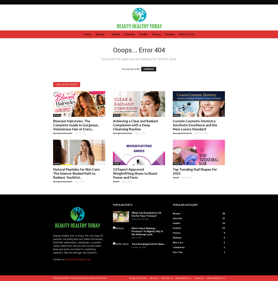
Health (116, 34)
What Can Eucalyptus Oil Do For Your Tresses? (146, 214)
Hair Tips (178, 252)
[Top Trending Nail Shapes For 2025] (199, 152)
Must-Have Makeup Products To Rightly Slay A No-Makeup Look (147, 231)
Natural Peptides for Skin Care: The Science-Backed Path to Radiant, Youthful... (76, 173)
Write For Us (128, 2)
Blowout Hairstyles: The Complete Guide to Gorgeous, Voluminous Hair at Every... (76, 125)
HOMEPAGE (149, 69)
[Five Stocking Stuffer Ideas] (121, 248)
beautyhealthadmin (62, 133)
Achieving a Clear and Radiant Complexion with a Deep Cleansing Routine (135, 125)
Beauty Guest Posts (138, 278)
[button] (221, 34)
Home (87, 34)
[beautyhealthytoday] (139, 17)
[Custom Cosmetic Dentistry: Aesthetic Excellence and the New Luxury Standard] (199, 104)
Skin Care (178, 242)
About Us (116, 2)
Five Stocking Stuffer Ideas (148, 243)
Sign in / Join (85, 2)
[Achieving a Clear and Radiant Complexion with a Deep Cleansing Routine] (139, 104)
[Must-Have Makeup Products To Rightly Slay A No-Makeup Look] (121, 232)
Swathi (116, 181)
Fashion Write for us (216, 278)
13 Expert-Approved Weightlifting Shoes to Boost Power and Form (135, 173)
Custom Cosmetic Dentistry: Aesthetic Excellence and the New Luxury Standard (195, 125)
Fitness (156, 34)
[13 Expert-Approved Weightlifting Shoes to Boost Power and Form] (139, 152)
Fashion (170, 34)
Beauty (100, 34)
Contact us (141, 2)
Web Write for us (183, 278)
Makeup (177, 237)
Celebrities (179, 247)
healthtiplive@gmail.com (78, 259)
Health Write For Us (101, 2)
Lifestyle (129, 34)
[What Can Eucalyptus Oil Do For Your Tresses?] (121, 216)
